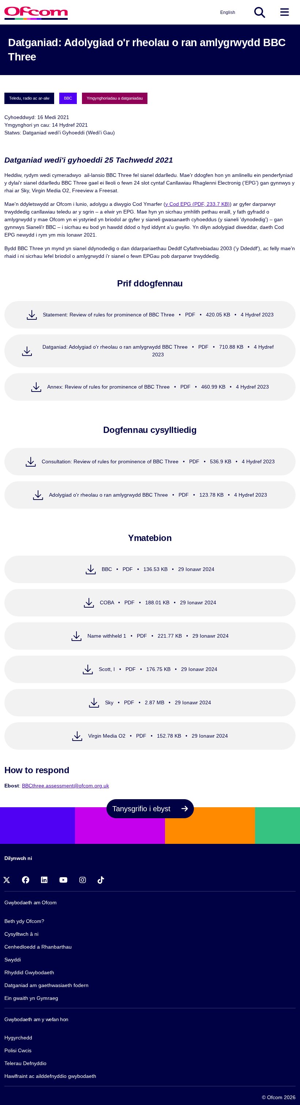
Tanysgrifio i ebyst (142, 809)
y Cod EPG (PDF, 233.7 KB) (197, 204)
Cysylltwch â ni (21, 934)
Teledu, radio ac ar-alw (29, 98)
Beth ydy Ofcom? (24, 921)
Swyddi (12, 960)
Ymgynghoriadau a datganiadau (115, 98)
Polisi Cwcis (17, 1050)
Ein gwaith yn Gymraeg (31, 998)
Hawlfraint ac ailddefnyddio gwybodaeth (50, 1076)
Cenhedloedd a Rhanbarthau (38, 947)
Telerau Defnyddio (25, 1063)
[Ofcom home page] (36, 12)
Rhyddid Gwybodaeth (29, 972)
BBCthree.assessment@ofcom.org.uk (65, 786)
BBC (68, 98)
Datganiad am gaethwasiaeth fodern (46, 985)
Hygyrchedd (18, 1038)
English (227, 12)
